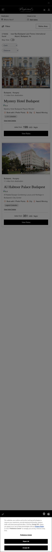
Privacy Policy (39, 526)
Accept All (26, 548)
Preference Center (26, 535)
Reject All (26, 541)
